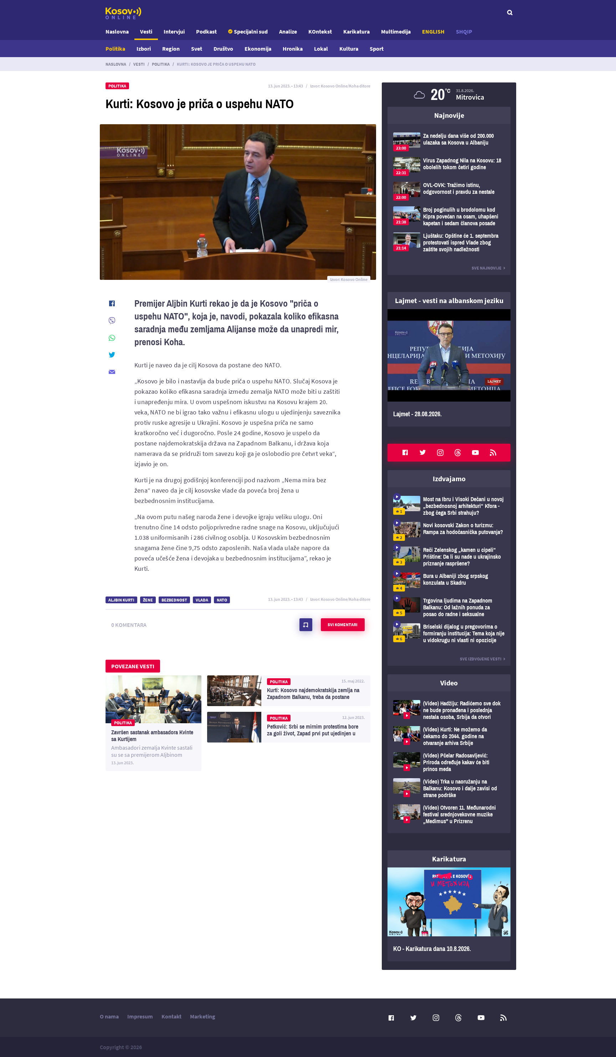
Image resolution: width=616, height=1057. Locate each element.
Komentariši (305, 624)
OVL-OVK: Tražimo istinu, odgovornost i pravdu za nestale (449, 191)
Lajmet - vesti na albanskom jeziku (449, 300)
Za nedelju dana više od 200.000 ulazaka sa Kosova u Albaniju (449, 141)
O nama (109, 1016)
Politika (115, 48)
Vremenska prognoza (448, 94)
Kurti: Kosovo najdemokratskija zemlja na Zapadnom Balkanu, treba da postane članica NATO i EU (288, 690)
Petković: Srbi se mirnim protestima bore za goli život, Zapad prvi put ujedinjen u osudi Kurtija (288, 727)
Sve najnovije (487, 268)
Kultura (348, 48)
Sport (377, 48)
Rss (493, 453)
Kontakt (171, 1016)
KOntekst (320, 31)
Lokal (321, 48)
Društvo (223, 48)
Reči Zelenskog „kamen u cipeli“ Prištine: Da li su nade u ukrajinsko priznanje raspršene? (449, 557)
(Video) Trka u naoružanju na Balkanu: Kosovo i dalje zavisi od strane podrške (449, 788)
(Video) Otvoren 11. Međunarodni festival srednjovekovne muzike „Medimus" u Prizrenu (449, 814)
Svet (196, 48)
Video (449, 682)
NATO (222, 600)
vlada (202, 600)
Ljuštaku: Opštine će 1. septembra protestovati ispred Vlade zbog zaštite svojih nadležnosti (449, 242)
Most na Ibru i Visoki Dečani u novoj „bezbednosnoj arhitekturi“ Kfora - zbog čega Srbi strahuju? (449, 506)
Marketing (202, 1016)
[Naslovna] (123, 13)
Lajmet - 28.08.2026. (448, 368)
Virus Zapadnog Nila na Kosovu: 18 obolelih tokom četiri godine (449, 166)
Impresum (140, 1016)
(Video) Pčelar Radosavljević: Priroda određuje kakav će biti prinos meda (449, 762)
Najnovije (449, 115)
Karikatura (356, 31)
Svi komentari (343, 624)
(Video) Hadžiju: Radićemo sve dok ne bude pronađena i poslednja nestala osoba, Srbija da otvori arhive (449, 710)
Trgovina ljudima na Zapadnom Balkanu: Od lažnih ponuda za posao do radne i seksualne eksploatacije (449, 607)
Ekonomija (258, 48)
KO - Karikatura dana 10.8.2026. (448, 914)
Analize (288, 31)
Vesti (146, 31)
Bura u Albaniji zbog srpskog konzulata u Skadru (449, 582)
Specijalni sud (251, 31)
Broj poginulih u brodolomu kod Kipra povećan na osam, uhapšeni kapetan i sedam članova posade (449, 216)
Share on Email (112, 372)
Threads (458, 453)
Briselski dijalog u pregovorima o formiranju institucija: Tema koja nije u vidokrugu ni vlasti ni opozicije (449, 633)
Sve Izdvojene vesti (481, 658)
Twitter (423, 453)
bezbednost (174, 600)
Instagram (440, 453)
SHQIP (464, 31)
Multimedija (396, 31)
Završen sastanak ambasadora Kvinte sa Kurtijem (153, 723)
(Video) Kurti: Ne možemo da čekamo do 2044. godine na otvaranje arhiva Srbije (449, 736)
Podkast (206, 31)
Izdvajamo (449, 478)
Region (171, 48)
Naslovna (117, 31)
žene (148, 600)
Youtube (475, 453)
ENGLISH (433, 31)
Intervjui (174, 31)
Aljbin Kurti (121, 600)
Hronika (293, 48)
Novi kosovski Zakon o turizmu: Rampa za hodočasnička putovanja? (449, 531)
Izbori (144, 48)
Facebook (405, 453)
